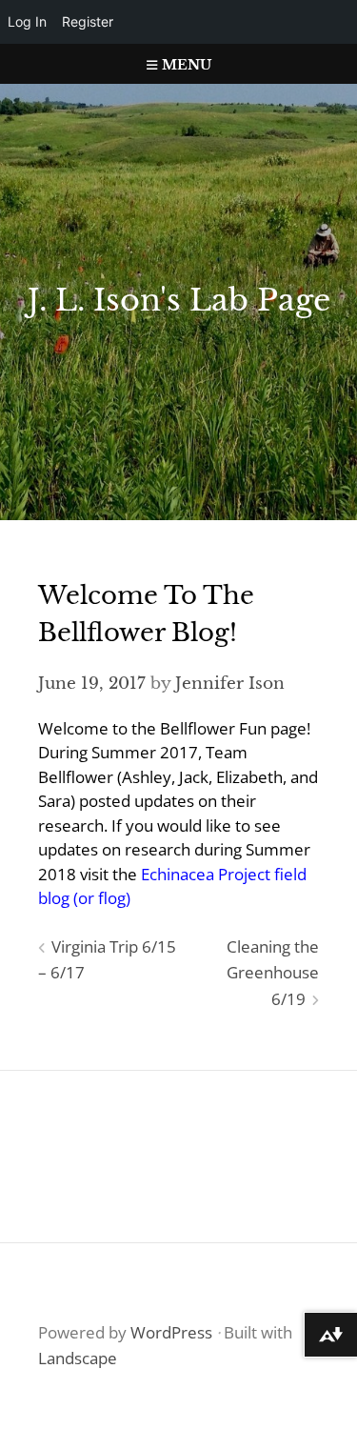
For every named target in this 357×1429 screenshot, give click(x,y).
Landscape (77, 1358)
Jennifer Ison (230, 684)
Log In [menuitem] (27, 21)
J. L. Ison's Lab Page (179, 300)
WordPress (171, 1332)
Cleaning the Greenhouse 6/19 (273, 973)
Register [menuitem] (87, 21)
